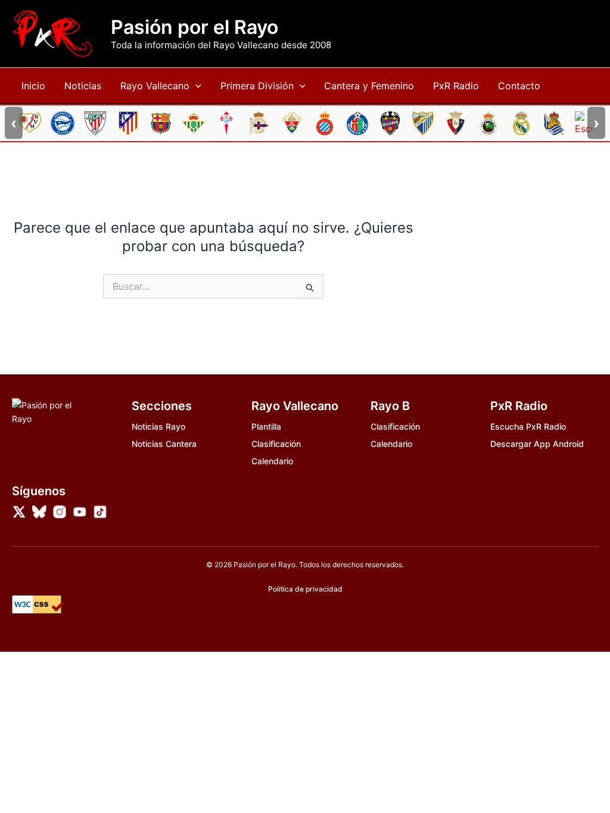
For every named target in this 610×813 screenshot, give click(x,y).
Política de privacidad (305, 588)
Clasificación (276, 444)
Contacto (519, 86)
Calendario (272, 461)
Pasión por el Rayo (194, 27)
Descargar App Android (537, 444)
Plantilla (266, 426)
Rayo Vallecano (154, 86)
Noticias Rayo (158, 426)
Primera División (257, 86)
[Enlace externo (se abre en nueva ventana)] (19, 512)
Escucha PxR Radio (528, 426)
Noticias (82, 86)
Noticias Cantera (164, 444)
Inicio (33, 86)
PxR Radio (456, 86)
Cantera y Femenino (369, 86)
